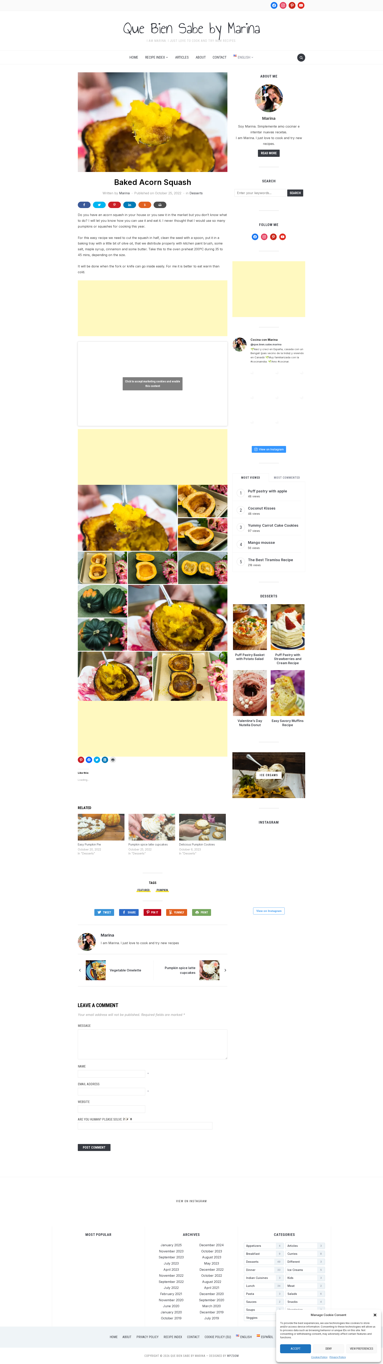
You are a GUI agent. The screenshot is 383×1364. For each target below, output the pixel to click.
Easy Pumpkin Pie (89, 844)
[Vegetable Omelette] (96, 970)
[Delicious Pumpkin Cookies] (202, 827)
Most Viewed (250, 477)
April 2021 (211, 1288)
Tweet (107, 912)
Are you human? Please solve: (100, 1119)
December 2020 (211, 1294)
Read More (269, 153)
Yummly (179, 912)
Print (204, 912)
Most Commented (287, 477)
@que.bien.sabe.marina (266, 344)
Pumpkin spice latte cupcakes (148, 844)
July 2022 (171, 1288)
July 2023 (171, 1263)
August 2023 (211, 1257)
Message (84, 1026)
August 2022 (211, 1282)
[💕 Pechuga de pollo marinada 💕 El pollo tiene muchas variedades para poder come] (244, 429)
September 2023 (171, 1257)
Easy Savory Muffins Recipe (288, 723)
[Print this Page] (160, 205)
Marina (124, 193)
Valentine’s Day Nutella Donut (250, 723)
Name (82, 1066)
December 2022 (211, 1270)
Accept (295, 1348)
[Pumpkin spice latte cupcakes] (151, 827)
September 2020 (211, 1300)
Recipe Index (155, 57)
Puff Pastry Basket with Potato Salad (250, 657)
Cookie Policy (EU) (218, 1337)
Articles (182, 57)
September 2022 (171, 1282)
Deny (329, 1348)
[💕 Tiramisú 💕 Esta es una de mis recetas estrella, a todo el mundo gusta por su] (293, 404)
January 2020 (171, 1312)
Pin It (154, 912)
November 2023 (171, 1251)
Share (132, 912)
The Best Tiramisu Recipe (270, 560)
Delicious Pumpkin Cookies (197, 844)
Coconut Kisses (261, 508)
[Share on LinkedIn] (129, 205)
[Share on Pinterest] (114, 205)
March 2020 (211, 1306)
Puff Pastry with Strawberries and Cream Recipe (287, 659)
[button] (375, 1315)
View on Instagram (271, 449)
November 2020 (171, 1300)
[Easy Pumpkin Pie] (101, 827)
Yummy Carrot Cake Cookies (273, 525)
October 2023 (211, 1251)
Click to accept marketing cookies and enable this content (152, 384)
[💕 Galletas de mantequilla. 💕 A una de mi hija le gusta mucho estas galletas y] (268, 380)
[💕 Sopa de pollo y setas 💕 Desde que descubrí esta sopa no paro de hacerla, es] (268, 429)
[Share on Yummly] (144, 205)
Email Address (89, 1084)
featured (143, 890)
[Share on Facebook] (84, 205)
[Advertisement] (152, 308)
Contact (219, 57)
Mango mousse (261, 542)
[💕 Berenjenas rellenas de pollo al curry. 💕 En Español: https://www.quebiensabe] (244, 404)
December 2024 (211, 1245)
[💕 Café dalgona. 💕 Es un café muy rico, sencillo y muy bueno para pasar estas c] (268, 866)
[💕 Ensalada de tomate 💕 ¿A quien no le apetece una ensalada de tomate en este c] (268, 404)
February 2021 (171, 1294)
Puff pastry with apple (267, 491)
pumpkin (162, 890)
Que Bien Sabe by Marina (191, 28)
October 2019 (171, 1318)
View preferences (361, 1348)
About (201, 57)
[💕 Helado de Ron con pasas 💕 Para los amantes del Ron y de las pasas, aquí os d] (244, 380)
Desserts (196, 193)
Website (84, 1102)
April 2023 (171, 1270)
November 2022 (171, 1276)
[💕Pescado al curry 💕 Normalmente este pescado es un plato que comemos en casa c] (293, 380)
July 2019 (211, 1318)
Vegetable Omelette (125, 970)
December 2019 (212, 1312)
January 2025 (171, 1245)
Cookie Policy (319, 1357)
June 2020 (171, 1306)
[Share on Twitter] (99, 205)
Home (133, 57)
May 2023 (211, 1263)
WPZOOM (233, 1355)
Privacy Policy (338, 1357)
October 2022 (211, 1276)
